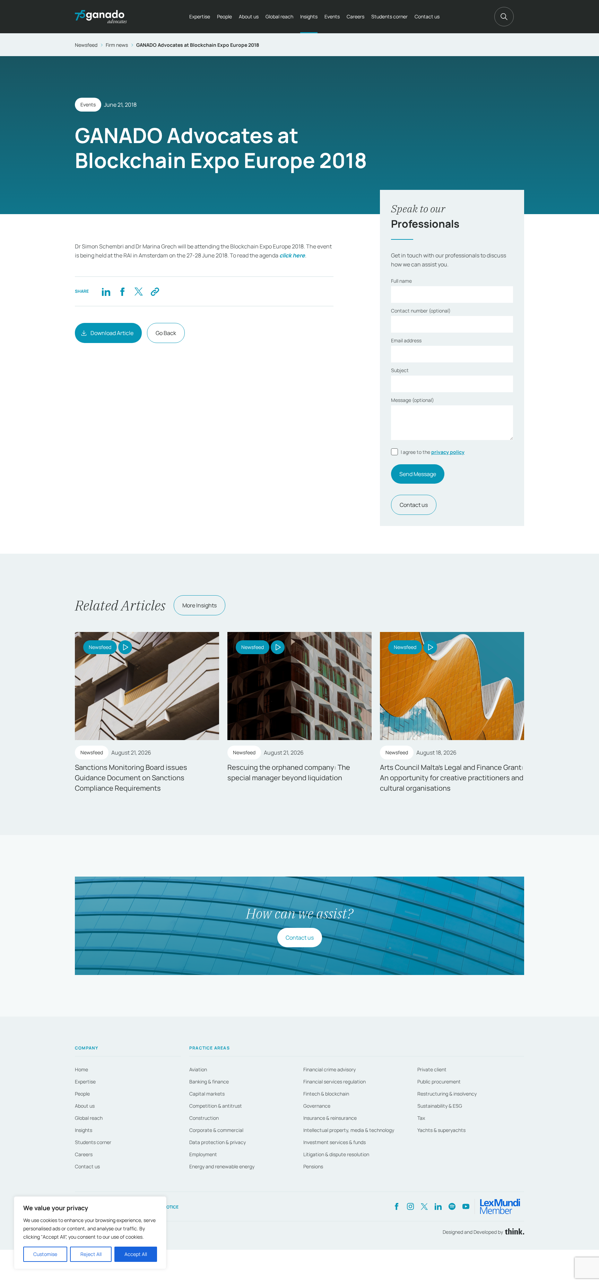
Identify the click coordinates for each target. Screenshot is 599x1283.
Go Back (166, 333)
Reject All (91, 1254)
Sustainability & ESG (439, 1105)
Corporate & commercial (216, 1130)
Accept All (135, 1254)
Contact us (427, 16)
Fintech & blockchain (326, 1093)
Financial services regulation (334, 1081)
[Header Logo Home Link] (101, 16)
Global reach (279, 16)
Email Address (406, 340)
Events (332, 16)
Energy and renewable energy (221, 1166)
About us (249, 16)
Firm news (117, 45)
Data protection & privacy (217, 1142)
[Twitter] (138, 291)
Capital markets (207, 1093)
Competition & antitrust (215, 1105)
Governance (316, 1105)
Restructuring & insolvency (447, 1093)
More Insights (199, 605)
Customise (45, 1254)
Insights (309, 16)
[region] (90, 1232)
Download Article (111, 333)
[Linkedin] (106, 291)
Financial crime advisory (329, 1069)
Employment (203, 1154)
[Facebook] (122, 291)
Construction (204, 1118)
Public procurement (439, 1081)
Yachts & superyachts (441, 1130)
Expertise (199, 16)
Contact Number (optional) (421, 310)
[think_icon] (513, 1232)
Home (81, 1069)
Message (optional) (412, 400)
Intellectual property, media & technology (348, 1130)
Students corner (389, 16)
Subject (400, 370)
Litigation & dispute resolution (336, 1154)
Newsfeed (86, 45)
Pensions (313, 1166)
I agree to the (433, 452)
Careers (355, 16)
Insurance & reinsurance (330, 1118)
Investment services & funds (334, 1142)
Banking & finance (209, 1081)
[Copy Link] (155, 291)
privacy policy (448, 452)
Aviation (198, 1069)
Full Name (401, 281)
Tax (421, 1118)
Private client (431, 1069)
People (224, 16)
